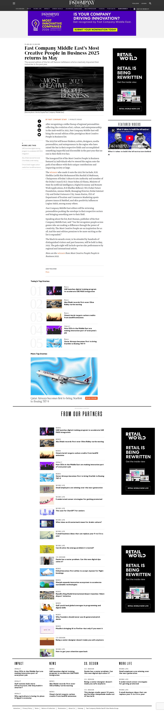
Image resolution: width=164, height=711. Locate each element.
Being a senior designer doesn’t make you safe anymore (80, 640)
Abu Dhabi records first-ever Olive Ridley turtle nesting (80, 442)
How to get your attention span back (71, 652)
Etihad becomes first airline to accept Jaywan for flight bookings (79, 572)
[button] (31, 405)
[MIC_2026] (82, 22)
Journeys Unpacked (74, 9)
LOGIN (143, 3)
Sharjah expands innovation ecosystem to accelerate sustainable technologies (78, 584)
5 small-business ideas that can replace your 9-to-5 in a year (79, 535)
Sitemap (80, 708)
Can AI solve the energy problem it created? (75, 548)
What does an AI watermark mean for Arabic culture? (79, 522)
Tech (29, 9)
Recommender (90, 9)
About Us (72, 708)
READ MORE (91, 398)
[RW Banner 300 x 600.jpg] (129, 81)
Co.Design (20, 9)
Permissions (62, 708)
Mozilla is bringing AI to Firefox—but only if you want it (79, 629)
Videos (102, 9)
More (47, 272)
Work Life (37, 9)
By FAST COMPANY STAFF (56, 119)
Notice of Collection (48, 708)
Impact (47, 9)
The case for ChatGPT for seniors (70, 511)
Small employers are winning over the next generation (79, 488)
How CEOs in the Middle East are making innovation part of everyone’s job (80, 466)
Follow (135, 3)
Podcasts (111, 9)
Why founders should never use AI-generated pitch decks (78, 618)
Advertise (16, 708)
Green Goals (57, 9)
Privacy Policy (27, 708)
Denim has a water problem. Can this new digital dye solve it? (78, 561)
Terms (37, 708)
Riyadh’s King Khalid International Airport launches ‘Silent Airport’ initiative (80, 595)
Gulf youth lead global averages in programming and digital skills (78, 607)
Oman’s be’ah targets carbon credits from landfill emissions (77, 454)
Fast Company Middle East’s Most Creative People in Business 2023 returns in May (62, 53)
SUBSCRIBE (122, 9)
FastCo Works (142, 9)
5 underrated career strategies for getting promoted (79, 499)
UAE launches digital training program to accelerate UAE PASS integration (32, 151)
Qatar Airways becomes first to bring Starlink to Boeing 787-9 (80, 477)
